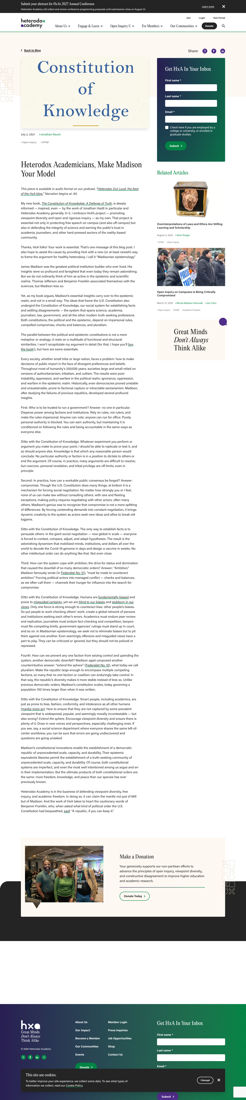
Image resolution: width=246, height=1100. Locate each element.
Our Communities (182, 26)
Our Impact (82, 1030)
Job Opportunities (119, 1038)
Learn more (208, 6)
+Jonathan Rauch (50, 134)
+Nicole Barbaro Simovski (189, 303)
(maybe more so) (33, 709)
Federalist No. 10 (97, 665)
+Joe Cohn (210, 303)
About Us (61, 26)
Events (79, 1054)
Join (188, 17)
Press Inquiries (118, 1030)
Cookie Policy (74, 1085)
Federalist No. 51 (72, 573)
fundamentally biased (113, 597)
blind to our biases (92, 602)
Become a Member (87, 1038)
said (67, 811)
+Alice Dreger (182, 235)
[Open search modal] (223, 26)
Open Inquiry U (120, 26)
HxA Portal (219, 17)
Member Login (117, 1022)
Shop (111, 1046)
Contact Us (115, 1054)
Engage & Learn (88, 26)
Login (202, 17)
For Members (150, 26)
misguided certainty (48, 602)
